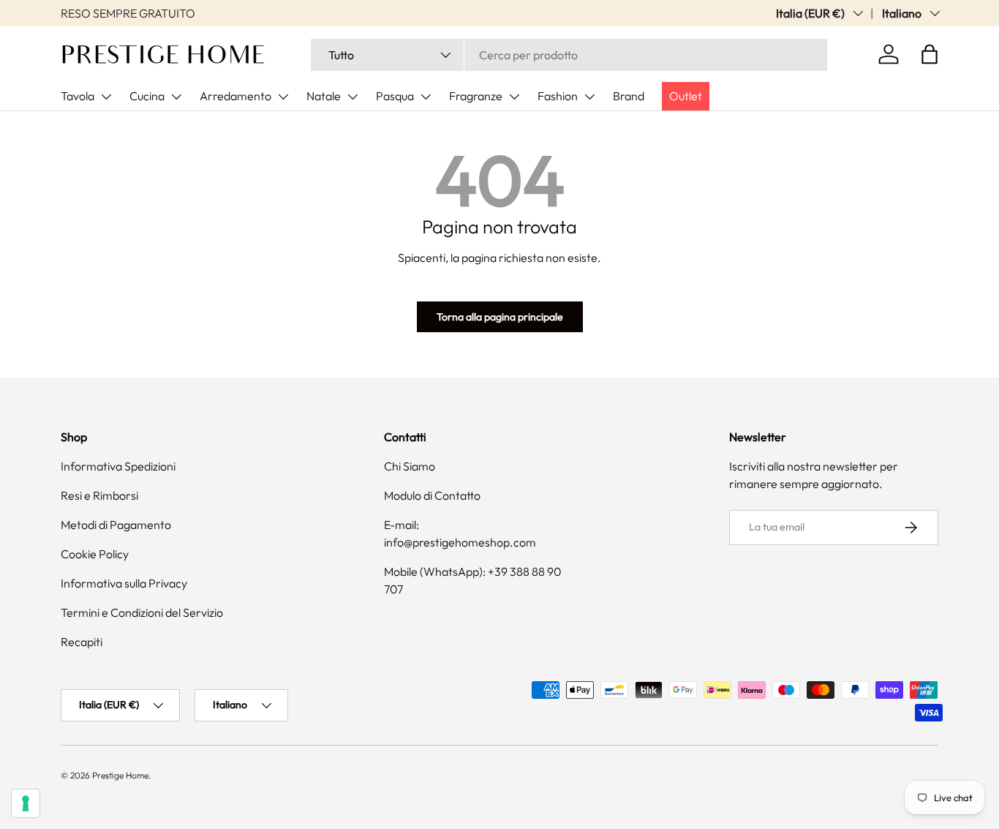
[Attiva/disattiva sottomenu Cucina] (176, 96)
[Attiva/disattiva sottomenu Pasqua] (425, 96)
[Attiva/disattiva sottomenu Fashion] (589, 96)
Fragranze (475, 96)
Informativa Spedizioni (118, 466)
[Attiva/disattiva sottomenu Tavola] (106, 96)
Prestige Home (120, 775)
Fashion (558, 96)
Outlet (685, 96)
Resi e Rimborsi (99, 495)
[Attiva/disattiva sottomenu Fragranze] (514, 96)
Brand (628, 96)
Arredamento (235, 96)
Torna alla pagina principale (500, 316)
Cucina (147, 96)
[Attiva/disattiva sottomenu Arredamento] (283, 96)
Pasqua (395, 96)
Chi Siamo (409, 466)
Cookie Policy (95, 554)
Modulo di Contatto (432, 495)
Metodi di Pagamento (116, 524)
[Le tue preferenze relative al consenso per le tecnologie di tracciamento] (25, 803)
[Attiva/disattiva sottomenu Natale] (352, 96)
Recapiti (81, 641)
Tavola (77, 96)
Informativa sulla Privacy (124, 583)
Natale (323, 96)
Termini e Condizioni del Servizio (142, 612)
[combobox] (569, 55)
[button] (929, 54)
